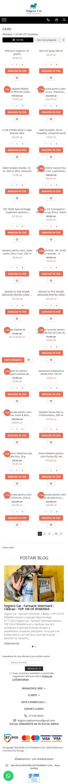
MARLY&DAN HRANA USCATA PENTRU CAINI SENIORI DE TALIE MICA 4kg (17, 90)
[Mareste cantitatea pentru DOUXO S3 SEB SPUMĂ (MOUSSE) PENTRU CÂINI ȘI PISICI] (22, 305)
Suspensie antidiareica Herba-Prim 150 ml (51, 372)
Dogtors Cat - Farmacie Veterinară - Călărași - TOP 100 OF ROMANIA (29, 607)
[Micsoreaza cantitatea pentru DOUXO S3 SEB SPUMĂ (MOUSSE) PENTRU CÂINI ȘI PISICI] (11, 305)
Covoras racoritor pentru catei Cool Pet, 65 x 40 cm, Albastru (51, 331)
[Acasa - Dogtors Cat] (34, 8)
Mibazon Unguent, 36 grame (17, 52)
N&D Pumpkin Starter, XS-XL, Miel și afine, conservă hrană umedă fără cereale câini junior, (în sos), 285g (17, 169)
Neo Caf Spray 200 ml (51, 50)
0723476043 (36, 715)
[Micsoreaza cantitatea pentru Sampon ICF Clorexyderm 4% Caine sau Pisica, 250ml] (45, 226)
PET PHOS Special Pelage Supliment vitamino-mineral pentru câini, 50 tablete (17, 211)
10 (56, 533)
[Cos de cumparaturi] (56, 20)
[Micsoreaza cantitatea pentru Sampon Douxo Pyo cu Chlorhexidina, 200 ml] (45, 429)
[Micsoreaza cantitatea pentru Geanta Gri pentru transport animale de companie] (11, 388)
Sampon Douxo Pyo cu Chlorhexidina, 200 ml (51, 413)
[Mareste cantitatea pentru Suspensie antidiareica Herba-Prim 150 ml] (56, 388)
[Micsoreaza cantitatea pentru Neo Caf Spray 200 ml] (45, 64)
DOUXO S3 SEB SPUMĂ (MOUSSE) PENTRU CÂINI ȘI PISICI (17, 293)
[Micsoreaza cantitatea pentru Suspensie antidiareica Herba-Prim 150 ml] (45, 388)
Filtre (19, 39)
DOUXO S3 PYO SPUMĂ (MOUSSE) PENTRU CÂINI (51, 293)
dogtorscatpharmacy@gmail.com (36, 720)
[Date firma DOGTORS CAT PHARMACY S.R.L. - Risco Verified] (34, 767)
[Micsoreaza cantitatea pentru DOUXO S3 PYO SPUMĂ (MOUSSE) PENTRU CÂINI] (45, 305)
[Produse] (4, 20)
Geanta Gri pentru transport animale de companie (17, 372)
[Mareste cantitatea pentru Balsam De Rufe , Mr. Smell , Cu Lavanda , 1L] (56, 267)
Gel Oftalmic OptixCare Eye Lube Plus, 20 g (17, 455)
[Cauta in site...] (64, 20)
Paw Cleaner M (17, 329)
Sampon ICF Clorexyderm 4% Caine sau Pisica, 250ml (51, 211)
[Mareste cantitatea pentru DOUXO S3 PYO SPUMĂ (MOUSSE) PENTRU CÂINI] (56, 305)
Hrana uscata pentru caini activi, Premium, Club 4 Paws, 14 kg (17, 496)
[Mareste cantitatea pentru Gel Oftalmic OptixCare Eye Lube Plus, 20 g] (22, 470)
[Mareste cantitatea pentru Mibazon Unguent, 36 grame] (22, 64)
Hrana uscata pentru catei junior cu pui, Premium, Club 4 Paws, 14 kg (51, 90)
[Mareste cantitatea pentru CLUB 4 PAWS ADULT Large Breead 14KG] (22, 144)
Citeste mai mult (11, 643)
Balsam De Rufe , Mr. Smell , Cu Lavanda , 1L (51, 252)
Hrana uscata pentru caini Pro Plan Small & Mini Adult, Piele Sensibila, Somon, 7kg (17, 413)
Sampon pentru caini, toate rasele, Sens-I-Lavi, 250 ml (17, 252)
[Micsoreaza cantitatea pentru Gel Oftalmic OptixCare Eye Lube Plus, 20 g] (11, 470)
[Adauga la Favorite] (17, 78)
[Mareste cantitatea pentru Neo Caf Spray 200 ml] (56, 64)
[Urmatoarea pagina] (61, 534)
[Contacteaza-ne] (48, 20)
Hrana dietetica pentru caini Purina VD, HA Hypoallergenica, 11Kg (51, 455)
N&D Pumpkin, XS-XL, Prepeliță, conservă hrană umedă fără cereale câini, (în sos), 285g (51, 131)
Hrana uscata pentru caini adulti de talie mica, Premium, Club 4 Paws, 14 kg (51, 496)
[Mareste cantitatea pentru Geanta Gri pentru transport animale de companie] (22, 388)
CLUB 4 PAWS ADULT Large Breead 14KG (17, 131)
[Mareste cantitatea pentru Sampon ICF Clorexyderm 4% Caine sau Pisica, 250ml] (56, 226)
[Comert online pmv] (34, 777)
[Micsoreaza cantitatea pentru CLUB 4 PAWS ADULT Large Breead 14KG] (11, 144)
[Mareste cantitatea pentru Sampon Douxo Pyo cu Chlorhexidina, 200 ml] (56, 429)
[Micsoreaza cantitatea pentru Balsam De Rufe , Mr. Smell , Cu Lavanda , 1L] (45, 267)
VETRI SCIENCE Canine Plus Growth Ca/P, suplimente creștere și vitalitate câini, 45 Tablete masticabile (51, 169)
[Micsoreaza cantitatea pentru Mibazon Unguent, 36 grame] (11, 64)
